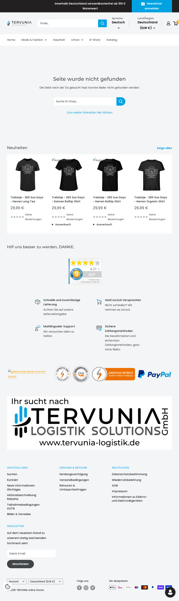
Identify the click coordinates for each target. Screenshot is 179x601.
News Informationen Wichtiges (21, 487)
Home (11, 40)
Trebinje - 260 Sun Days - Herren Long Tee (26, 199)
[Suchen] (102, 23)
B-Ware (95, 40)
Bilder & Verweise (19, 514)
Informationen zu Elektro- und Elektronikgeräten (129, 499)
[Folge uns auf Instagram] (86, 587)
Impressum (119, 491)
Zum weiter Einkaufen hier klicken (89, 113)
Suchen (12, 474)
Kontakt (12, 480)
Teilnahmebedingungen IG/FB (23, 507)
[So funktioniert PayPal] (154, 369)
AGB (115, 486)
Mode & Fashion (32, 40)
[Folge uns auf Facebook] (79, 587)
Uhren (75, 40)
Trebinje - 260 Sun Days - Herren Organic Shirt (150, 199)
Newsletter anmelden (153, 6)
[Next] (172, 194)
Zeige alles (165, 148)
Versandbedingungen (74, 480)
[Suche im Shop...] (120, 101)
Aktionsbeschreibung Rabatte (21, 497)
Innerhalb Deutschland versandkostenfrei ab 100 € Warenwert (90, 6)
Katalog (111, 40)
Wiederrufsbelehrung (126, 480)
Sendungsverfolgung (73, 474)
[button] (7, 587)
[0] (175, 23)
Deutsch (14, 581)
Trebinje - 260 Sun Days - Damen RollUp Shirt (68, 199)
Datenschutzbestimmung (129, 474)
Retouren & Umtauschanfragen (72, 487)
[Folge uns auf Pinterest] (92, 587)
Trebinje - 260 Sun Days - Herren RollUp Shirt (109, 199)
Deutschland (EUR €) (42, 581)
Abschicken (20, 564)
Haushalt (59, 40)
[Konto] (168, 23)
